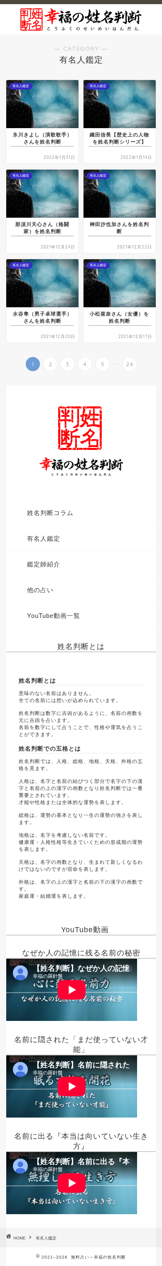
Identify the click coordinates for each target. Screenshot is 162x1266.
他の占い (40, 589)
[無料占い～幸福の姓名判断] (81, 27)
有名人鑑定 (43, 538)
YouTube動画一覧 (53, 615)
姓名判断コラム (50, 512)
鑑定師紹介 (43, 564)
